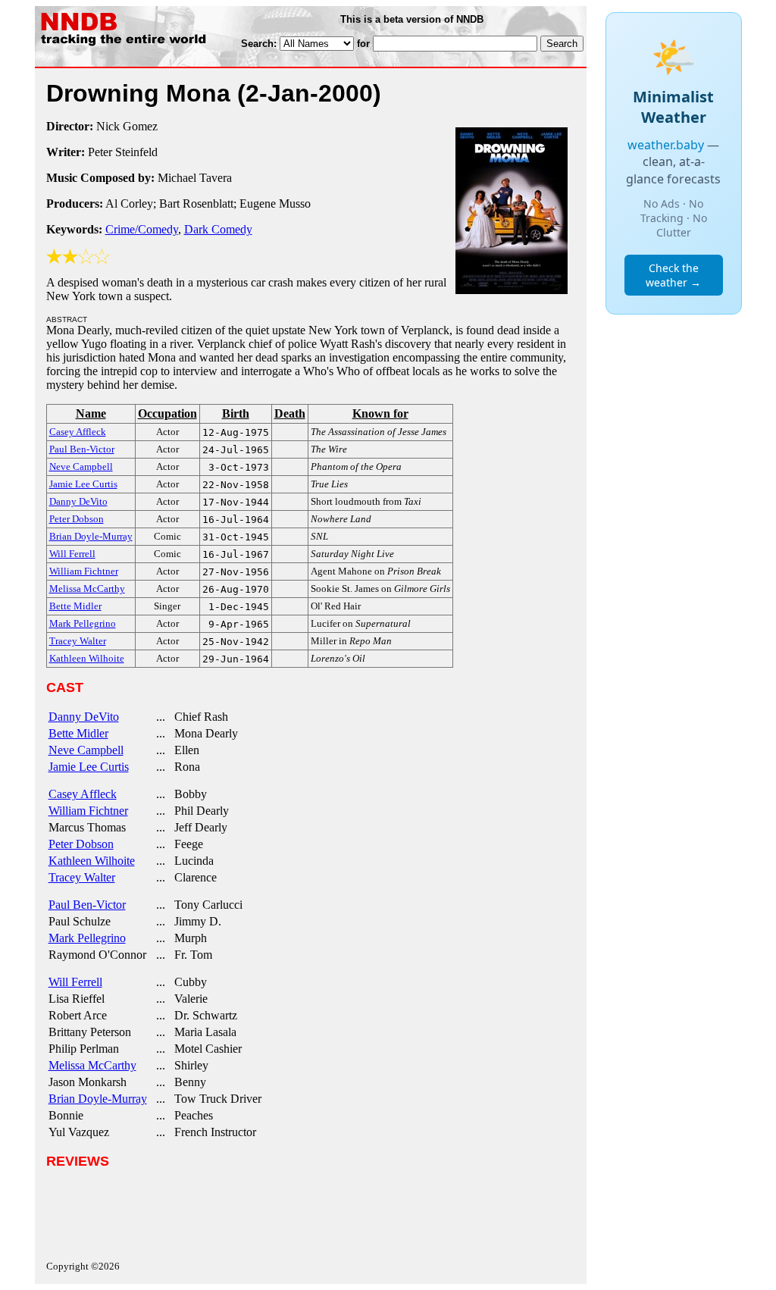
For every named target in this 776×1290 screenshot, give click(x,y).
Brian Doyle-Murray (97, 1098)
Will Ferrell (75, 981)
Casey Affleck (82, 793)
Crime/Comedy (141, 229)
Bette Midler (78, 733)
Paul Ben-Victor (87, 904)
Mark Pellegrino (87, 937)
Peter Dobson (81, 844)
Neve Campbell (86, 750)
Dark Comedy (218, 229)
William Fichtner (88, 810)
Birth (235, 413)
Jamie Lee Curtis (88, 766)
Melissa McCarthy (92, 1065)
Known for (380, 413)
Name (91, 413)
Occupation (167, 413)
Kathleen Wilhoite (91, 860)
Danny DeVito (83, 716)
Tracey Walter (81, 877)
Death (289, 413)
